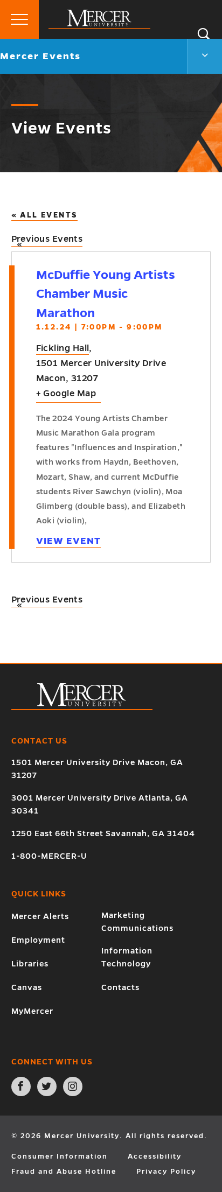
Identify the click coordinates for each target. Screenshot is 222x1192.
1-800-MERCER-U (49, 856)
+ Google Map (66, 393)
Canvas (26, 987)
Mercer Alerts (40, 916)
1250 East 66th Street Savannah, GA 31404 (103, 833)
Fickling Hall (62, 348)
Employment (38, 940)
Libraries (29, 963)
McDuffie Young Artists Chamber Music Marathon (105, 294)
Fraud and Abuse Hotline (63, 1171)
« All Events (44, 215)
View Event (68, 541)
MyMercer (32, 1011)
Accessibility (155, 1156)
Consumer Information (59, 1156)
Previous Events (47, 240)
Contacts (120, 987)
